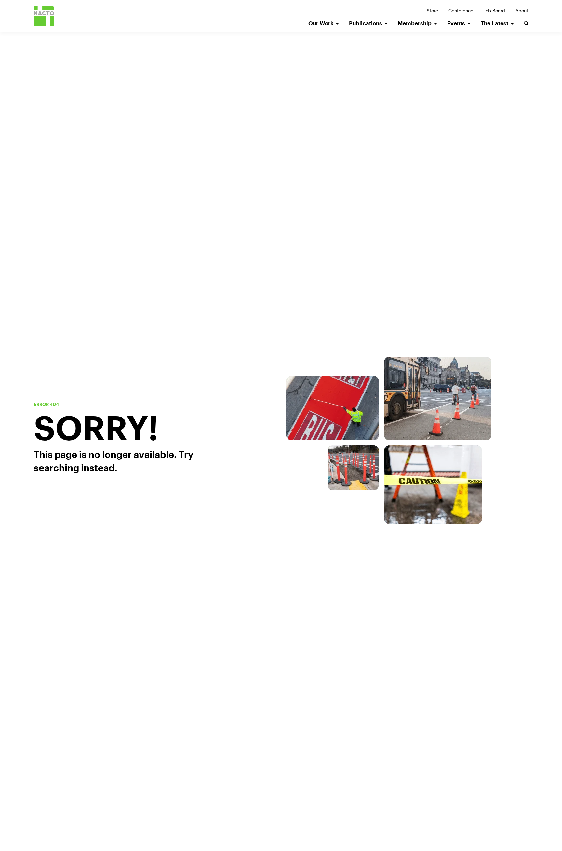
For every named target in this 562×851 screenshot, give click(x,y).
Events (456, 23)
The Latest (494, 23)
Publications (365, 23)
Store (432, 10)
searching (56, 467)
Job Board (494, 10)
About (521, 10)
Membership (415, 23)
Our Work (320, 23)
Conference (460, 10)
